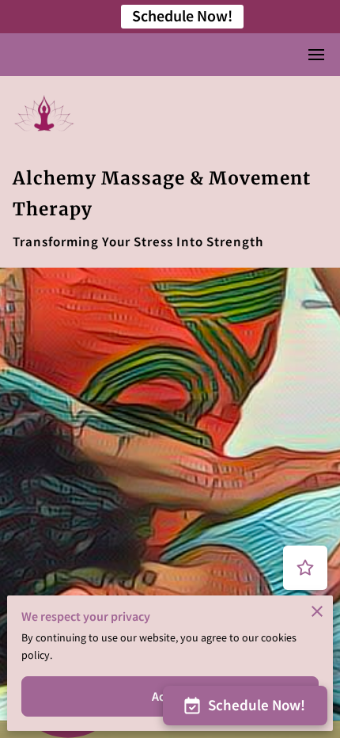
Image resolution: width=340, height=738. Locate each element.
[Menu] (316, 54)
